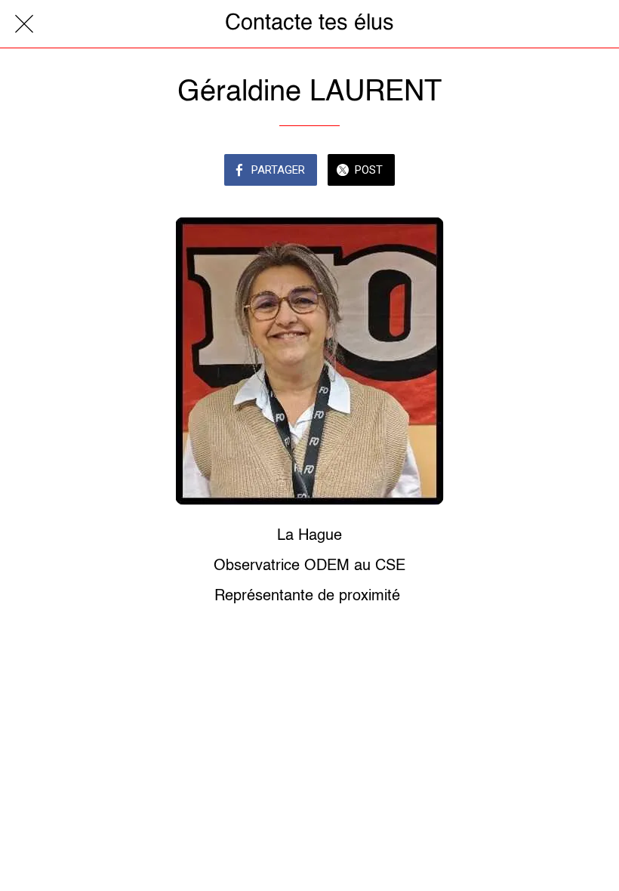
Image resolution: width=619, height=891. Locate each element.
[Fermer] (24, 24)
